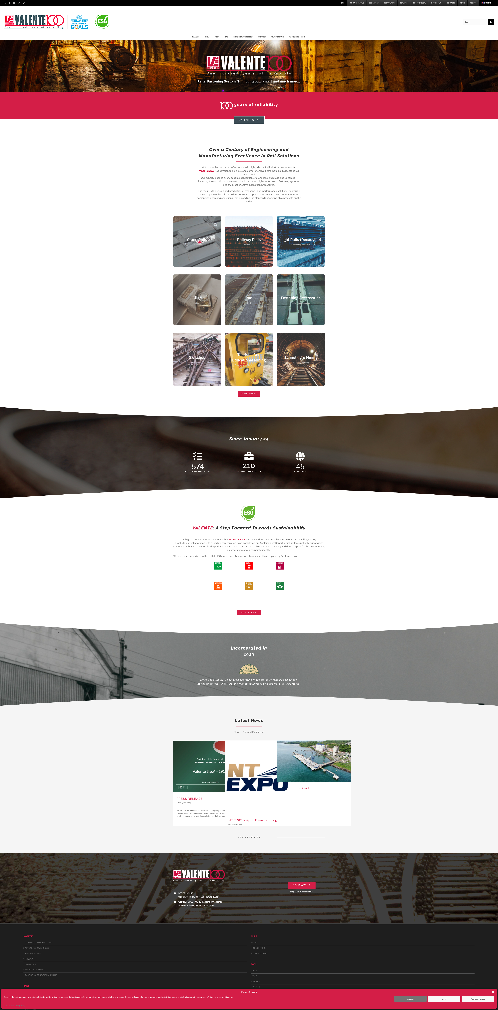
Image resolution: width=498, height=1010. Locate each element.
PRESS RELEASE (190, 799)
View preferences (478, 999)
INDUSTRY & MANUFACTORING (38, 943)
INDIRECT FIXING (260, 953)
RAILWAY (29, 959)
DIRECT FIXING (259, 948)
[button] (493, 992)
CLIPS (255, 943)
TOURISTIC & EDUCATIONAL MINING (41, 975)
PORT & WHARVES (33, 953)
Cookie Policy (9, 1005)
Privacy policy (20, 1005)
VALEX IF (256, 987)
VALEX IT (256, 982)
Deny (444, 999)
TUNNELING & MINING (35, 970)
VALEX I (256, 976)
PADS (255, 971)
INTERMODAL (31, 964)
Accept (410, 999)
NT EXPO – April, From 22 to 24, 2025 (256, 820)
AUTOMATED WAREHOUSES (37, 948)
